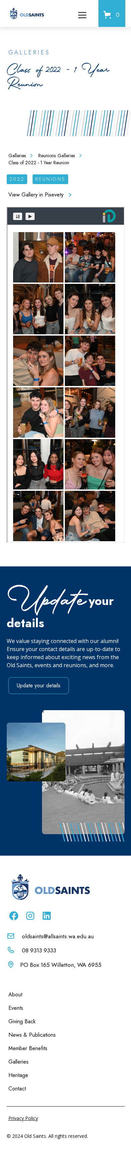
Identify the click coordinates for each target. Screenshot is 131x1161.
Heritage (18, 1075)
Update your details (38, 685)
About (15, 994)
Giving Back (22, 1021)
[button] (86, 13)
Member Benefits (27, 1048)
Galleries (18, 1062)
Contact (17, 1088)
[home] (26, 13)
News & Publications (32, 1035)
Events (15, 1008)
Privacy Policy (23, 1118)
